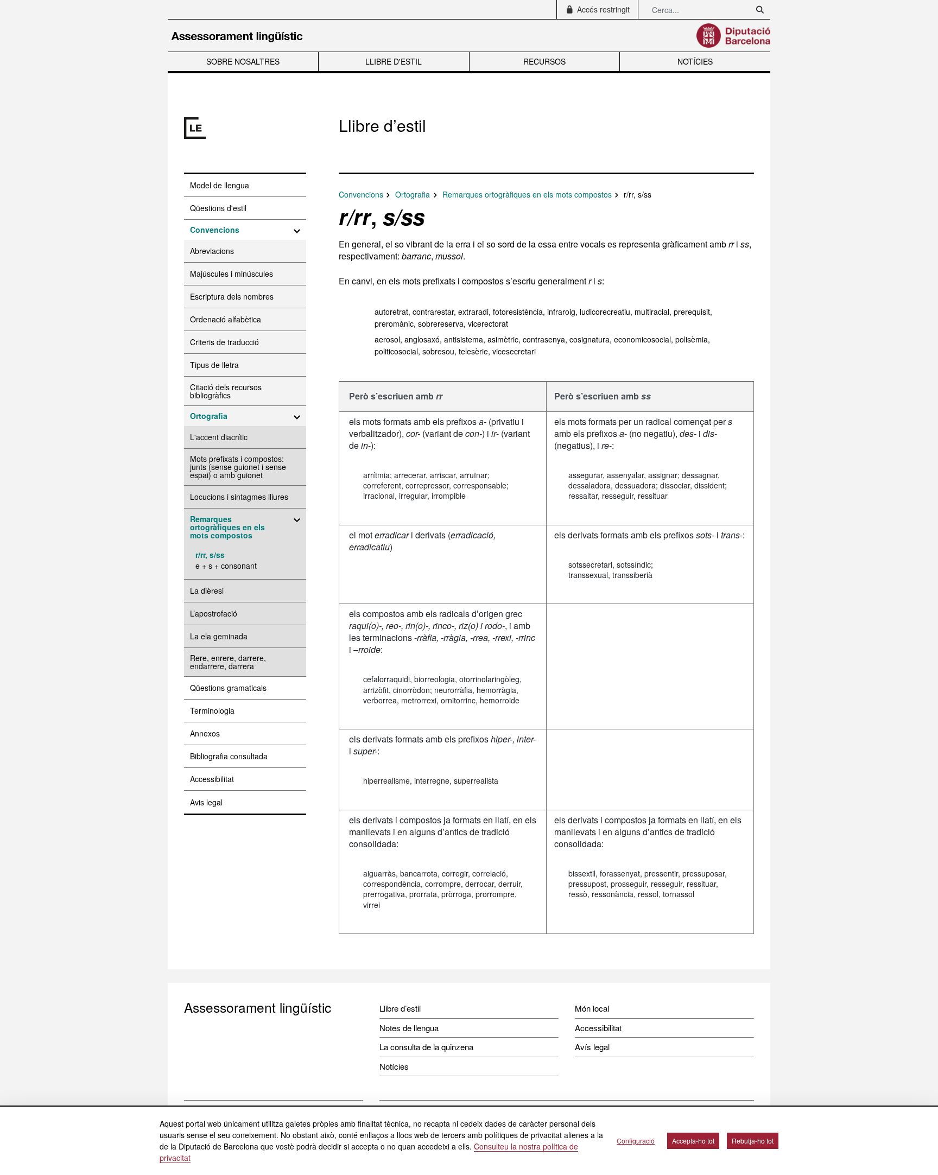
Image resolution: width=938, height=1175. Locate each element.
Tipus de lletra (214, 364)
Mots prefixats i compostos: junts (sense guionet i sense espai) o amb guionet (238, 466)
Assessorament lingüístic (257, 1007)
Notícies (394, 1066)
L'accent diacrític (219, 436)
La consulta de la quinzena (426, 1046)
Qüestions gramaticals (228, 687)
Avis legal (206, 802)
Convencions (214, 229)
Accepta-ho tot (693, 1140)
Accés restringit (602, 9)
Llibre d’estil (400, 1008)
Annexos (205, 733)
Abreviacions (212, 250)
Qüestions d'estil (218, 207)
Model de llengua (219, 185)
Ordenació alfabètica (225, 319)
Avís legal (592, 1046)
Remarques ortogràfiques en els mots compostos (227, 527)
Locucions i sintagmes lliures (239, 496)
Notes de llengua (409, 1027)
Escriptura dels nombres (232, 296)
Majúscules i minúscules (231, 273)
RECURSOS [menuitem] (544, 61)
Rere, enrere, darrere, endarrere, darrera (228, 661)
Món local (592, 1008)
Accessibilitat (212, 778)
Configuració (636, 1140)
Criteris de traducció (224, 341)
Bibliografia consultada (229, 756)
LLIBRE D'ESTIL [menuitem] (393, 61)
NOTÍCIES (695, 61)
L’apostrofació (213, 613)
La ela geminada (219, 636)
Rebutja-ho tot (753, 1140)
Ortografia (208, 415)
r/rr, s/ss (210, 554)
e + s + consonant (226, 565)
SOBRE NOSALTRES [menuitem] (243, 61)
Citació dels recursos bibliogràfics (226, 391)
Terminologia (212, 710)
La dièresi (207, 590)
